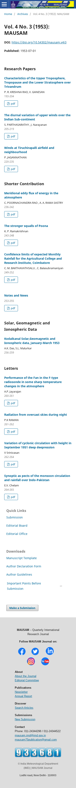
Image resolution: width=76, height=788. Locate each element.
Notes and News (16, 295)
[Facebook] (22, 654)
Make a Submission (22, 608)
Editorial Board (16, 526)
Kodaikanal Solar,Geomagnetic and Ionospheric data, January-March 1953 (32, 341)
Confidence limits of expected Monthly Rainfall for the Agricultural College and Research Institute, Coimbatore (33, 258)
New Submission (25, 719)
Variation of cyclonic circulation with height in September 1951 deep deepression (37, 445)
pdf (12, 103)
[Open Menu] (4, 4)
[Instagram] (30, 665)
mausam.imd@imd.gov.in (30, 735)
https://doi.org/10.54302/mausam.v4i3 (39, 42)
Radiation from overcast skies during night (35, 415)
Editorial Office (16, 534)
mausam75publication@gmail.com (36, 739)
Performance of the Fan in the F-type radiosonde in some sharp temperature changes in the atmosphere (33, 382)
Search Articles (24, 707)
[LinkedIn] (49, 654)
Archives (22, 14)
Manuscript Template (21, 558)
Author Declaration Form (23, 566)
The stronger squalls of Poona (26, 226)
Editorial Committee (27, 680)
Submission (14, 517)
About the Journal (25, 676)
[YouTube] (45, 665)
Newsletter (21, 692)
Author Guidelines (19, 574)
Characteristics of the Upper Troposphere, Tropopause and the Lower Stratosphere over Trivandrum (37, 82)
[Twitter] (35, 654)
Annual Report (23, 696)
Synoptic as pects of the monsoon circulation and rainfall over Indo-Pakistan (37, 478)
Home (8, 14)
